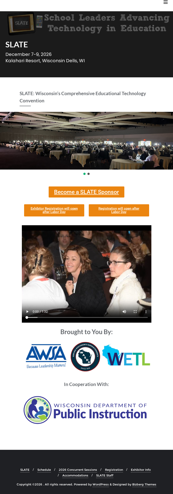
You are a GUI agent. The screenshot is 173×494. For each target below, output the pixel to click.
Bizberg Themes (144, 484)
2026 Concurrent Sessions (78, 469)
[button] (84, 174)
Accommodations (75, 475)
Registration (114, 469)
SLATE (25, 469)
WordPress (101, 484)
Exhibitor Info (141, 469)
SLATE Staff (104, 475)
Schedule (44, 469)
